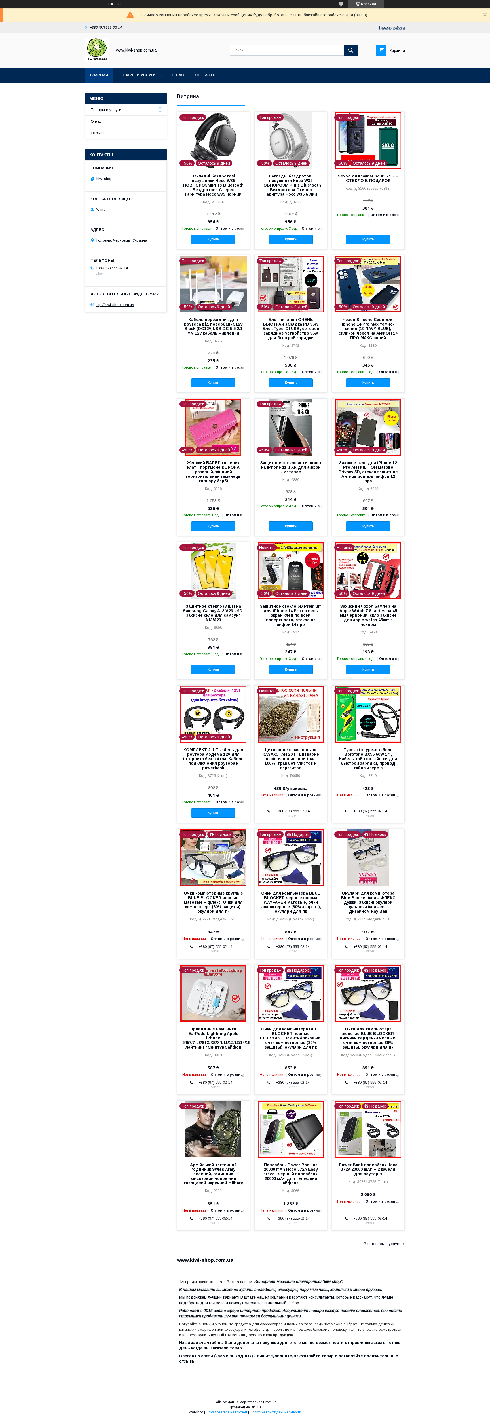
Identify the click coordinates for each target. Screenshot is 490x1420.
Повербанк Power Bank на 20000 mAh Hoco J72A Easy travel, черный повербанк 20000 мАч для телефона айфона (291, 1174)
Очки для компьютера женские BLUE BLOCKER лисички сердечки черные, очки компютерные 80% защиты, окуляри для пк (368, 1038)
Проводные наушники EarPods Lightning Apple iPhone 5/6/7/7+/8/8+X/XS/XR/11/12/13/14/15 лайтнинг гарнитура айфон (213, 1038)
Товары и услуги (137, 75)
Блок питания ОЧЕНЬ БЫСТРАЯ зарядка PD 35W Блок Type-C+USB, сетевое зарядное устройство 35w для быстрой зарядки (290, 328)
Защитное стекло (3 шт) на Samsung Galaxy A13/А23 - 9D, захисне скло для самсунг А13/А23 (213, 613)
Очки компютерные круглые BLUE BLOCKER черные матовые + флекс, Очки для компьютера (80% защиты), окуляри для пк (213, 902)
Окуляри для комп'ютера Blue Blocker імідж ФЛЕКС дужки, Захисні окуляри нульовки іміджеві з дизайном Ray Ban (368, 902)
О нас (178, 75)
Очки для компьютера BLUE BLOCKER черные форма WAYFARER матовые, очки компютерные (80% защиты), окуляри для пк (291, 902)
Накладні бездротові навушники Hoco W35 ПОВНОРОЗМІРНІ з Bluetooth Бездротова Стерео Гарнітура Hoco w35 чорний (213, 185)
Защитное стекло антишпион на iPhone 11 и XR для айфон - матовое (290, 467)
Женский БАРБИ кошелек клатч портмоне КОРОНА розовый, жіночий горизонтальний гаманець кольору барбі (213, 471)
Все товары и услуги (382, 1244)
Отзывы (98, 133)
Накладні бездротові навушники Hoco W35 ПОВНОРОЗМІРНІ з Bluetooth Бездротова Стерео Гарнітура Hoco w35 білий (291, 185)
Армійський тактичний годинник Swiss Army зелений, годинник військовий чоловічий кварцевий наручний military (213, 1174)
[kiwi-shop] (97, 60)
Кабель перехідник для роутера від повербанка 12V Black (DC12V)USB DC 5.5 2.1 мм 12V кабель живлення (213, 326)
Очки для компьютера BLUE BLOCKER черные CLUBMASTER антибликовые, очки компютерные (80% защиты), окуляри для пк (291, 1038)
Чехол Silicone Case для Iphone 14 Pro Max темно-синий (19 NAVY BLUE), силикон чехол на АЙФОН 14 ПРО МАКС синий (368, 328)
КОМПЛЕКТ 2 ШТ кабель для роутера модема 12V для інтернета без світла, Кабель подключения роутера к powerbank (213, 758)
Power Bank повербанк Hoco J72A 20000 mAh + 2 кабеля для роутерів (368, 1169)
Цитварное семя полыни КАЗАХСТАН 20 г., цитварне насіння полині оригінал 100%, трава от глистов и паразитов (291, 758)
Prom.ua (269, 1402)
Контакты (205, 75)
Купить (213, 239)
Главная (99, 75)
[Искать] (351, 50)
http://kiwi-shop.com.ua (115, 305)
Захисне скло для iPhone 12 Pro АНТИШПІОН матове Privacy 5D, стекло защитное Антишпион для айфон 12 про (368, 471)
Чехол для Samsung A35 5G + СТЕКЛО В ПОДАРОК (368, 178)
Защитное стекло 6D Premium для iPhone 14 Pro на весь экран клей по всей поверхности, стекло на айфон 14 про (291, 615)
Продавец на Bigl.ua (245, 1407)
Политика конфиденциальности (275, 1412)
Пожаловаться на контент (226, 1412)
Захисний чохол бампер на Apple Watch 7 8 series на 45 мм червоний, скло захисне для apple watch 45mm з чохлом (368, 615)
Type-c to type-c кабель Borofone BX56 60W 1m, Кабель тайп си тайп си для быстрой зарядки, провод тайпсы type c (368, 758)
